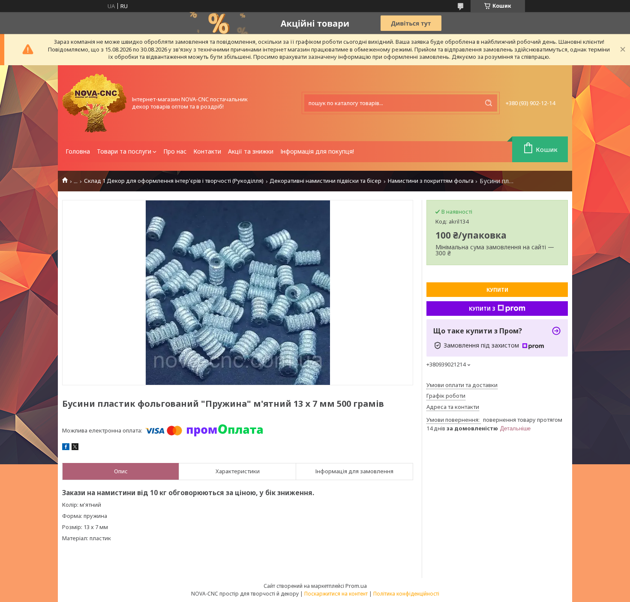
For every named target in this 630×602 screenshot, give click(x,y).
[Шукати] (488, 103)
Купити (497, 289)
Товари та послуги (124, 151)
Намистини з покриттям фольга (431, 181)
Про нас (174, 151)
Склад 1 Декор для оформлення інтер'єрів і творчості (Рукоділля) (174, 181)
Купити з (482, 308)
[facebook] (65, 448)
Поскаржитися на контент (336, 593)
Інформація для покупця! (317, 151)
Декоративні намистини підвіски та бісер (325, 181)
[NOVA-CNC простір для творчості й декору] (94, 103)
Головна (78, 151)
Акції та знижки (250, 151)
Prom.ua (356, 586)
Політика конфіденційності (406, 593)
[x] (75, 448)
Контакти (207, 151)
